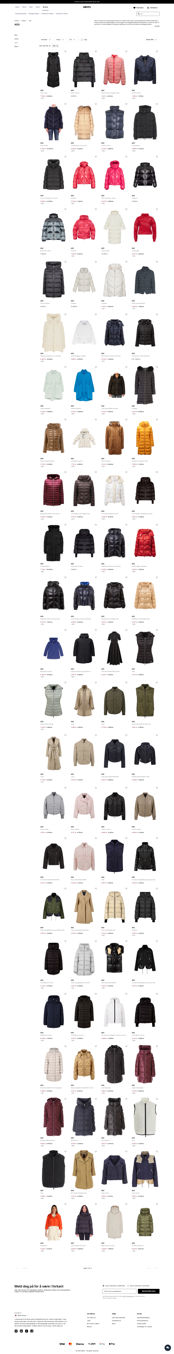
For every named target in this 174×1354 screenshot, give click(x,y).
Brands (45, 7)
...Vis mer (157, 26)
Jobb (88, 1320)
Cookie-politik (141, 1323)
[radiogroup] (131, 1285)
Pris (70, 39)
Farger (58, 39)
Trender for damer (47, 13)
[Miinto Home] (87, 7)
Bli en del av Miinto (93, 1323)
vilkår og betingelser (127, 1296)
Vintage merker (33, 13)
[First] (18, 1268)
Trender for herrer (62, 13)
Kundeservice (116, 1320)
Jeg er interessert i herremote (139, 1286)
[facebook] (31, 1331)
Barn (31, 7)
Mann (16, 46)
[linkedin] (21, 1331)
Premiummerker (20, 13)
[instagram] (16, 1331)
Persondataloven (142, 1320)
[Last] (156, 1268)
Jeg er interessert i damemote (115, 1286)
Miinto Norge (22, 1315)
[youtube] (26, 1331)
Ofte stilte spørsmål (118, 1317)
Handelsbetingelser (143, 1317)
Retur (113, 1323)
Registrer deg (148, 1291)
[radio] (103, 1286)
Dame (17, 7)
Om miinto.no (91, 1317)
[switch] (83, 39)
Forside (16, 20)
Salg (85, 39)
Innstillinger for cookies (144, 1326)
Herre (24, 7)
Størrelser (44, 39)
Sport (38, 7)
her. (115, 1298)
